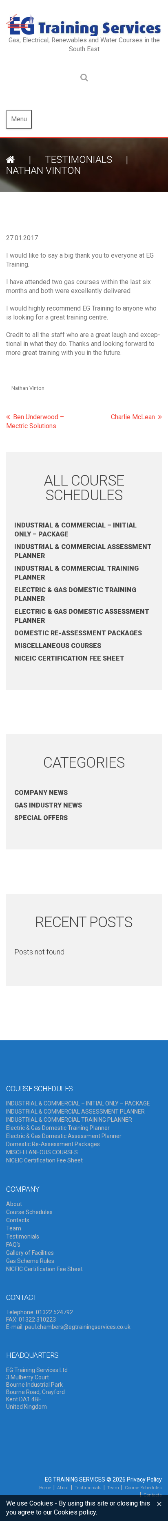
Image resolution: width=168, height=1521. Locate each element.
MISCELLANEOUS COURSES (57, 646)
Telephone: (20, 1312)
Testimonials (78, 159)
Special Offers (41, 818)
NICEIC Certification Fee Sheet (69, 658)
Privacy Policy (144, 1479)
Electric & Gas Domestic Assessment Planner (64, 1136)
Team (13, 1228)
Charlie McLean (133, 417)
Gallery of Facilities (30, 1253)
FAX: (12, 1319)
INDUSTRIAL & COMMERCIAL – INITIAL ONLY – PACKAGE (78, 1103)
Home (45, 1487)
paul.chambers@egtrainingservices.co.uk (77, 1327)
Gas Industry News (48, 805)
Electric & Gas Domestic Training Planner (58, 1128)
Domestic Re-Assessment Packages (78, 633)
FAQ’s (13, 1244)
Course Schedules (29, 1212)
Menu (19, 119)
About (14, 1204)
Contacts (17, 1220)
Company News (41, 793)
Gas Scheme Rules (30, 1261)
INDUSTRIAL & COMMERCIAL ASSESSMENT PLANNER (75, 1111)
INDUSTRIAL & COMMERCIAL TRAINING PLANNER (69, 1119)
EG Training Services (75, 1479)
